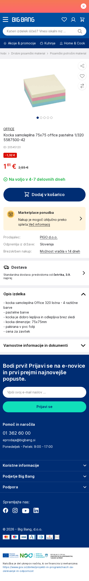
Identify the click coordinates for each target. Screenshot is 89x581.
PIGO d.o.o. (49, 237)
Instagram (15, 510)
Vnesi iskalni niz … (36, 31)
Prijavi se (44, 407)
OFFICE (8, 129)
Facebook (5, 510)
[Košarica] (82, 19)
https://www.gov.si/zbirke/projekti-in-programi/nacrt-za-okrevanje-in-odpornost (38, 569)
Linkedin (36, 510)
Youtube (25, 510)
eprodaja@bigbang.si (19, 440)
